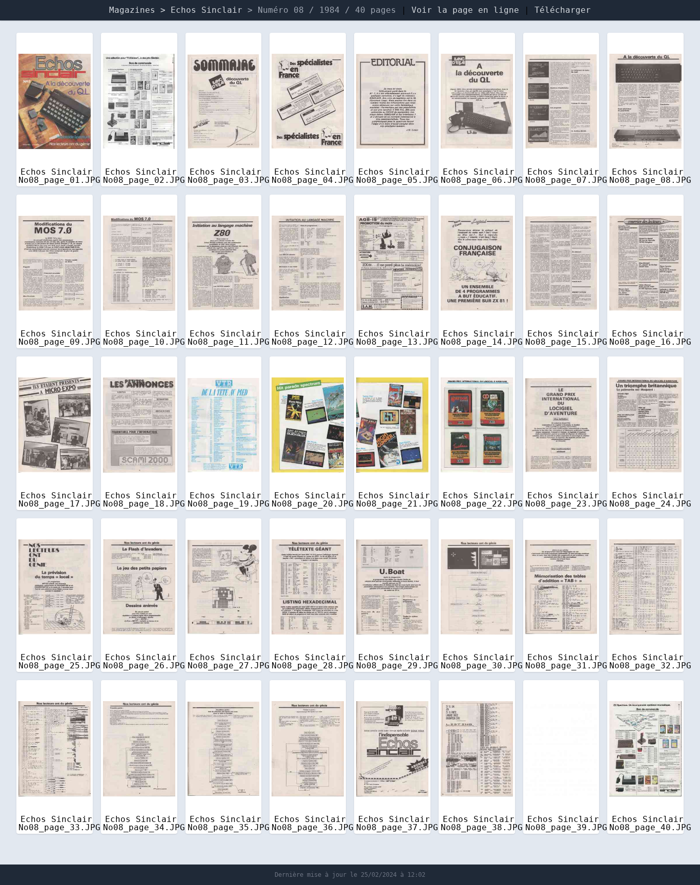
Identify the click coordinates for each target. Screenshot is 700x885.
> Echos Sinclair (204, 10)
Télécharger (562, 10)
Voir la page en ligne (465, 10)
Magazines (132, 10)
